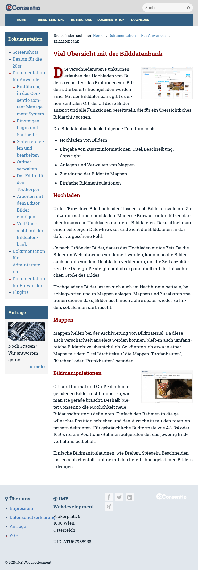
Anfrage (18, 526)
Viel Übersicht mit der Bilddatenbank (30, 234)
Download (140, 20)
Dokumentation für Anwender (29, 76)
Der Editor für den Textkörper (31, 182)
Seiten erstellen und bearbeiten (30, 148)
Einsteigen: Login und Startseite (28, 127)
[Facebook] (109, 497)
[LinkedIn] (130, 497)
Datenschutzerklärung (33, 517)
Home (21, 20)
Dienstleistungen (52, 20)
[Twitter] (119, 497)
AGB (14, 535)
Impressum (21, 508)
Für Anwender (153, 35)
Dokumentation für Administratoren (29, 261)
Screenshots (25, 52)
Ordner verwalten (27, 165)
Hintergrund (81, 20)
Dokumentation (111, 20)
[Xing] (109, 506)
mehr (39, 367)
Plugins (21, 292)
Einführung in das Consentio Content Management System (30, 100)
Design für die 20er (27, 62)
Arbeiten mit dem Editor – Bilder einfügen (30, 207)
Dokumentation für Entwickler (29, 282)
